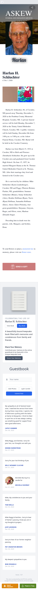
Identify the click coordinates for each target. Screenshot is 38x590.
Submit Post (19, 393)
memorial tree (28, 248)
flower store (26, 252)
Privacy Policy (13, 581)
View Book (10, 326)
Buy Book (22, 326)
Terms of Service (25, 581)
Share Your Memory (14, 358)
